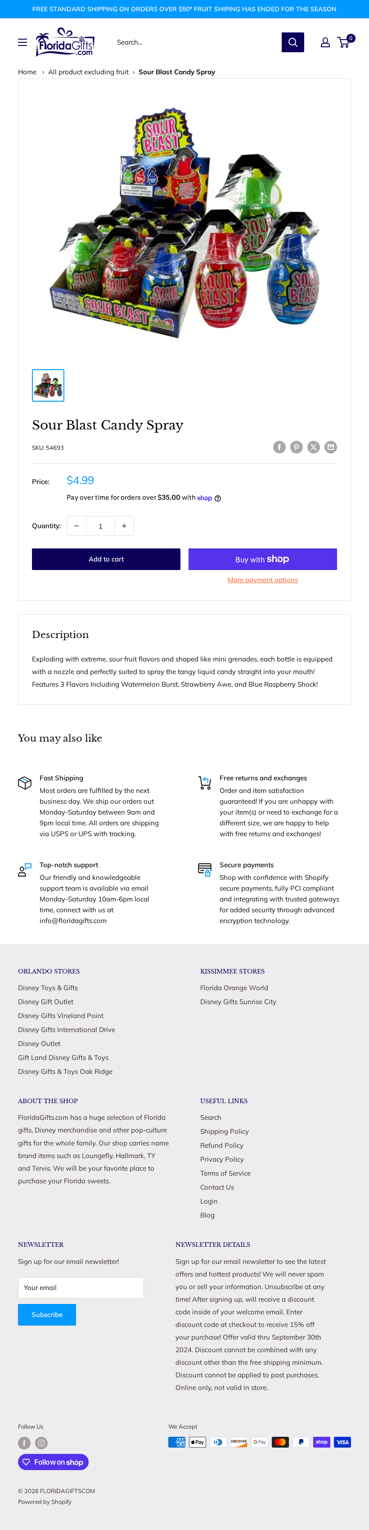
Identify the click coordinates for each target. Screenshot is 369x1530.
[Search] (293, 42)
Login (209, 1201)
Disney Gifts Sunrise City (238, 1001)
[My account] (325, 42)
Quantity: (46, 525)
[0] (343, 42)
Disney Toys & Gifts (48, 987)
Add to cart (106, 559)
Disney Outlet (39, 1043)
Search (210, 1117)
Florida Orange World (234, 987)
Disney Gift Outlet (45, 1001)
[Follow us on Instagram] (41, 1443)
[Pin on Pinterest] (296, 446)
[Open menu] (22, 42)
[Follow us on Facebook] (24, 1443)
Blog (207, 1215)
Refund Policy (221, 1145)
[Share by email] (330, 446)
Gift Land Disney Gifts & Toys (63, 1057)
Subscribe (47, 1314)
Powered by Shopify (45, 1501)
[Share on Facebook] (279, 446)
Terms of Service (225, 1173)
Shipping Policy (224, 1131)
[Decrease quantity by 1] (76, 525)
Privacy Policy (222, 1159)
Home (27, 72)
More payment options (263, 579)
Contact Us (217, 1187)
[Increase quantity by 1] (124, 525)
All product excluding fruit (88, 72)
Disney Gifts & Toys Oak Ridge (65, 1071)
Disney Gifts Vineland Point (61, 1015)
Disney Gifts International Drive (66, 1029)
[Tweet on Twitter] (313, 446)
